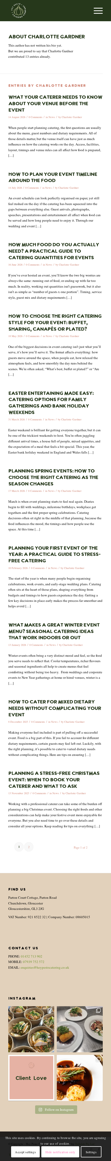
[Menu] (96, 10)
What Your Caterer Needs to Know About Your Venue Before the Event (55, 104)
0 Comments (35, 117)
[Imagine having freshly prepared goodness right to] (31, 1029)
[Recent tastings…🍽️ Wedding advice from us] (80, 1029)
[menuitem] (96, 10)
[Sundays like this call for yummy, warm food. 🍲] (80, 1078)
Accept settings (25, 1152)
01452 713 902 (31, 956)
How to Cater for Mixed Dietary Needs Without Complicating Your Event (54, 708)
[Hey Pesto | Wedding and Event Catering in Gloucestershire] (46, 10)
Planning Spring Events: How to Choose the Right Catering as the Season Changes (53, 477)
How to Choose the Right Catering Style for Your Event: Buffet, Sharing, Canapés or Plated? (54, 323)
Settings (91, 1152)
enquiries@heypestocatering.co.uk (45, 967)
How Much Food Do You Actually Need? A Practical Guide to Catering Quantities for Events (53, 251)
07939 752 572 (33, 961)
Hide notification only (60, 1152)
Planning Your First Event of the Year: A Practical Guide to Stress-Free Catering (54, 555)
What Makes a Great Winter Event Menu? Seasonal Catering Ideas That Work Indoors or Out (53, 631)
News (52, 117)
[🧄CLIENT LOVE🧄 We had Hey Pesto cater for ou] (31, 1078)
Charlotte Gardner (72, 117)
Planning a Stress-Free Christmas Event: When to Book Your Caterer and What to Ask (53, 780)
